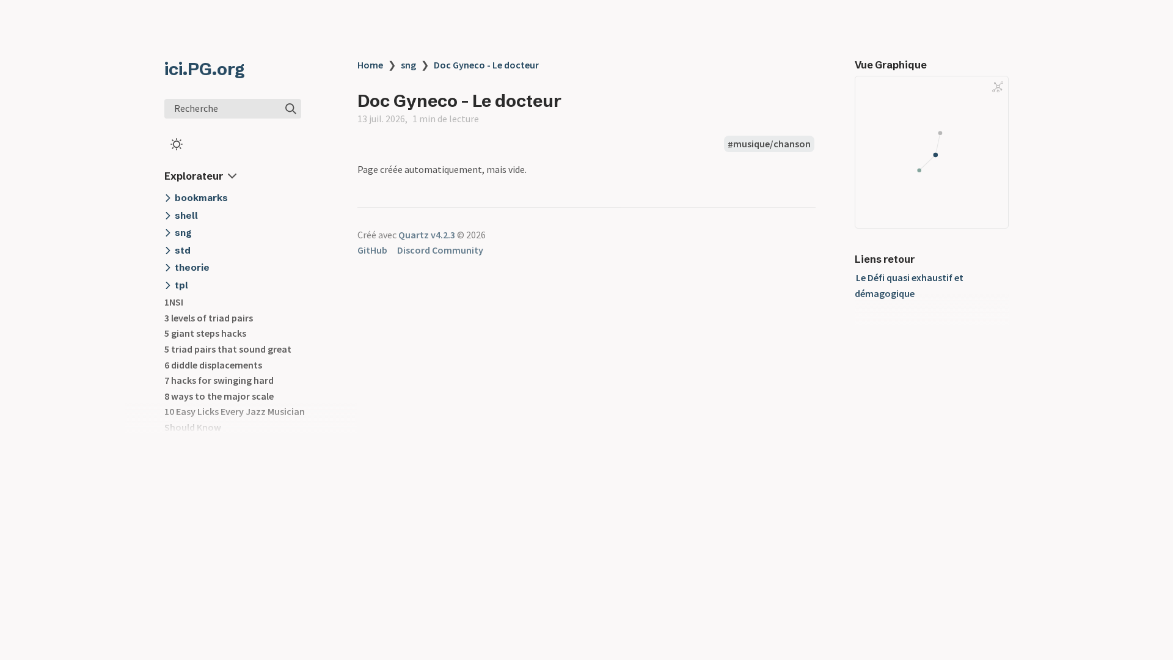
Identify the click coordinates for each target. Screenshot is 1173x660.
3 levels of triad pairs (208, 318)
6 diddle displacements (213, 365)
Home (370, 65)
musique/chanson (772, 144)
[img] (290, 108)
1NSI (173, 302)
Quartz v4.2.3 (426, 235)
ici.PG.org (204, 69)
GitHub (372, 250)
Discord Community (440, 250)
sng (408, 65)
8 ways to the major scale (219, 396)
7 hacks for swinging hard (219, 380)
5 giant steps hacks (205, 333)
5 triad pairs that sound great (227, 349)
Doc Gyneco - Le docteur (486, 65)
